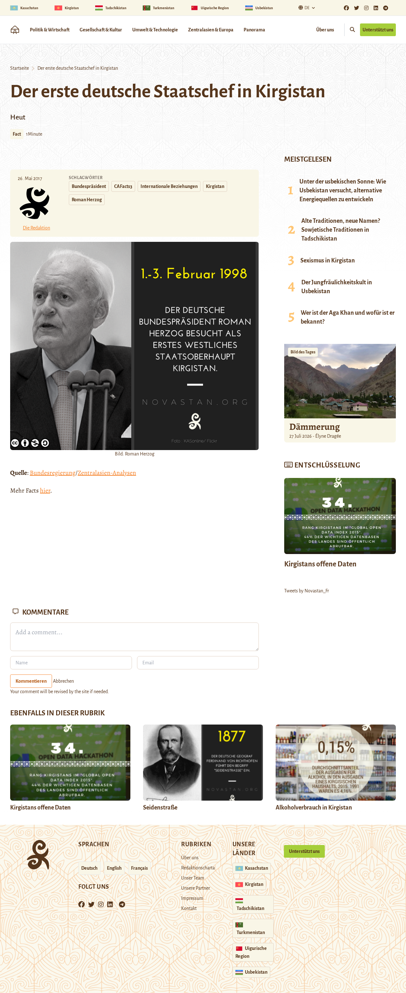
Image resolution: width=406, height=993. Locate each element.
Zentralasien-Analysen (107, 472)
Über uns (325, 29)
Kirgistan (215, 186)
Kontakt (189, 908)
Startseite (19, 68)
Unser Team (192, 877)
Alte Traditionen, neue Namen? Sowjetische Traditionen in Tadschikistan (340, 230)
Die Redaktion (36, 227)
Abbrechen (63, 681)
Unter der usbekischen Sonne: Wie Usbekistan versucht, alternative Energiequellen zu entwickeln (342, 190)
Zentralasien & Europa (210, 29)
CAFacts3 (123, 186)
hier (45, 490)
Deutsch (89, 868)
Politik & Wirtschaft (49, 29)
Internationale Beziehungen (169, 186)
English (114, 868)
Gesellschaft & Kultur (101, 29)
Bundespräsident (89, 186)
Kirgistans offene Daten (320, 564)
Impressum (192, 898)
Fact (17, 134)
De (307, 8)
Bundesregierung (52, 472)
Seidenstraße (160, 807)
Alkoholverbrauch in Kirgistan (314, 807)
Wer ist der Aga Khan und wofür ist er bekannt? (348, 317)
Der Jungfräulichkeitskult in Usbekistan (336, 286)
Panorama (254, 29)
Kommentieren (31, 681)
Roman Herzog (87, 199)
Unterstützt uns (378, 29)
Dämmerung (314, 426)
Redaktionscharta (198, 867)
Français (139, 868)
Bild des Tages (303, 352)
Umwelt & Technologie (155, 29)
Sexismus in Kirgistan (327, 260)
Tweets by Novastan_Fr (306, 590)
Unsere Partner (195, 888)
